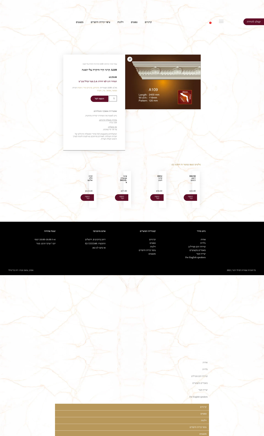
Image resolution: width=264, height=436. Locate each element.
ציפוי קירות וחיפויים (100, 22)
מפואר (108, 91)
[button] (215, 22)
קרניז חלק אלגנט (90, 178)
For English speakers (195, 257)
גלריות (203, 243)
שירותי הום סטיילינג (197, 246)
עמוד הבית (113, 64)
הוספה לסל (99, 99)
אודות (203, 239)
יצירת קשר (201, 253)
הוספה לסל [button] (190, 197)
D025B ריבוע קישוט (192, 178)
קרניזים (148, 22)
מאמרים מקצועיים (197, 250)
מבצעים (79, 22)
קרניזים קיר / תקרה (84, 88)
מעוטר (114, 91)
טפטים (134, 22)
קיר (104, 91)
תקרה (99, 91)
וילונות (120, 22)
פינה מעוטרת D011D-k (123, 179)
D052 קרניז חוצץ (159, 178)
